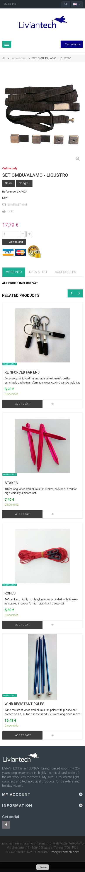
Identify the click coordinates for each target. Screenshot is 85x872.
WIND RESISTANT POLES (24, 704)
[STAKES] (42, 445)
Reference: (9, 191)
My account (16, 794)
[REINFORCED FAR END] (42, 335)
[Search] (65, 4)
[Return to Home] (3, 58)
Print (11, 211)
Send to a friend (17, 204)
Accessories (19, 58)
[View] (52, 404)
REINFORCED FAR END (22, 372)
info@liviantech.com (65, 852)
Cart (73, 44)
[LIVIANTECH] (42, 22)
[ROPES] (42, 556)
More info (14, 272)
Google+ (24, 183)
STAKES (11, 483)
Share (8, 183)
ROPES (10, 593)
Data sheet (38, 272)
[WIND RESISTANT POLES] (42, 666)
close (43, 867)
